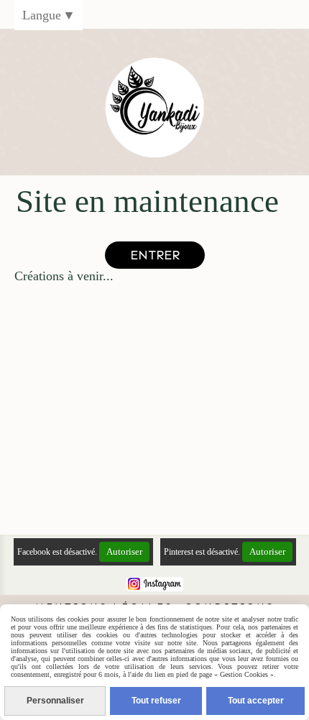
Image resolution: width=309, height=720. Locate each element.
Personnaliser (55, 701)
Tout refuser (156, 701)
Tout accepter (256, 701)
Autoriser (124, 551)
